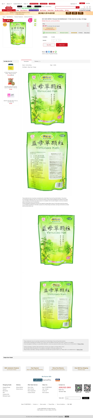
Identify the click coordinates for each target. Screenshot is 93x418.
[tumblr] (51, 52)
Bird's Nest (20, 6)
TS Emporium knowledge (84, 10)
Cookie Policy (60, 416)
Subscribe (86, 398)
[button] (14, 10)
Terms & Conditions (61, 404)
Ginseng (29, 6)
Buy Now (49, 45)
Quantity (44, 40)
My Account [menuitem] (73, 3)
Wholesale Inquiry (6, 396)
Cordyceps (25, 6)
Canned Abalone (48, 6)
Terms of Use (79, 349)
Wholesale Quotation (64, 32)
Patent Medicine (35, 8)
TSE (9, 7)
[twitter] (49, 52)
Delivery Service (19, 389)
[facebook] (46, 52)
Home (17, 10)
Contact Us (44, 390)
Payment (4, 389)
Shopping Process (6, 387)
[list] (35, 7)
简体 (68, 404)
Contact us (35, 404)
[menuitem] (5, 4)
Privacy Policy (81, 344)
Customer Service (31, 392)
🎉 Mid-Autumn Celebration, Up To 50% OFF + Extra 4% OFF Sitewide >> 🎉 (46, 0)
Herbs (23, 8)
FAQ (4, 392)
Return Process (31, 389)
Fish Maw (19, 8)
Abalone (43, 6)
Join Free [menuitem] (88, 3)
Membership (5, 390)
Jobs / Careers (45, 389)
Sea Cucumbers (38, 6)
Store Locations (45, 392)
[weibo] (53, 52)
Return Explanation (32, 390)
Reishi (33, 6)
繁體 (71, 404)
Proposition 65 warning (53, 53)
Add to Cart (62, 45)
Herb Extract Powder (28, 8)
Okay (67, 416)
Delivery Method (19, 387)
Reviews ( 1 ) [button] (37, 61)
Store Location (43, 404)
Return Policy (30, 387)
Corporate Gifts (6, 394)
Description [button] (26, 61)
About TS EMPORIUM (47, 387)
